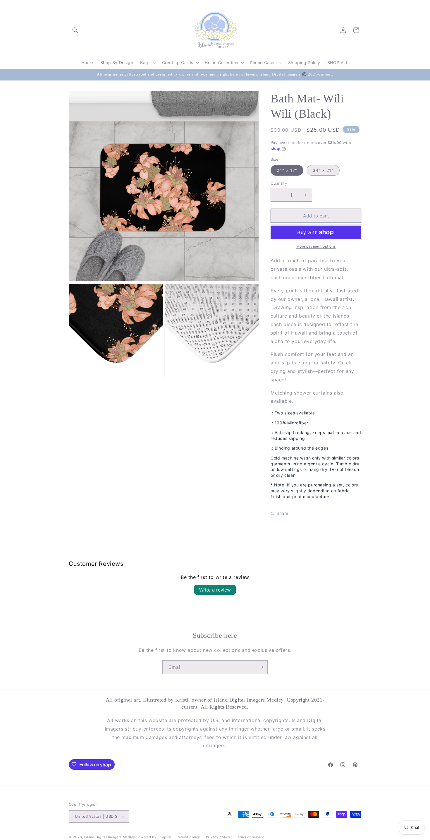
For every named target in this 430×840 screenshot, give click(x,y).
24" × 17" (287, 170)
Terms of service (250, 837)
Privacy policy (218, 837)
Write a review (215, 590)
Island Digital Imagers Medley (109, 837)
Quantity (279, 183)
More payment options (316, 246)
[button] (75, 30)
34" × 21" (323, 170)
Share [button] (282, 513)
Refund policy (188, 837)
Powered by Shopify (153, 837)
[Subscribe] (260, 667)
